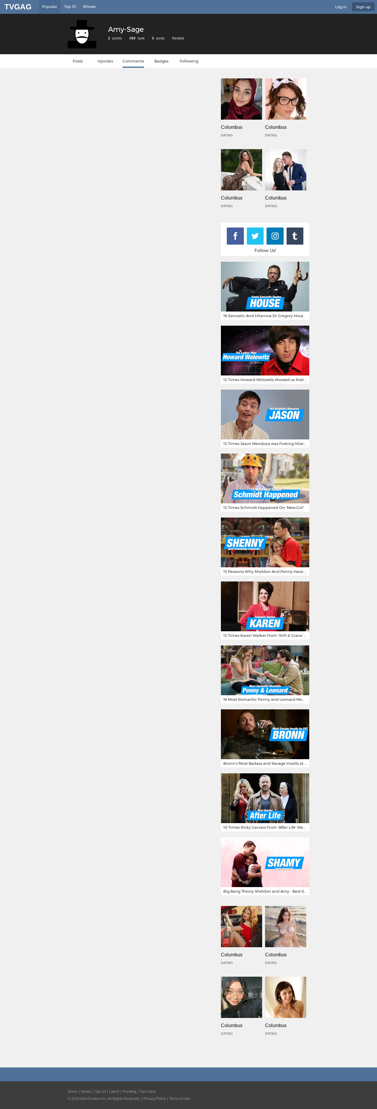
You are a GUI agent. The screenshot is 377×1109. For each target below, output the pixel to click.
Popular (49, 6)
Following (189, 61)
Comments (133, 61)
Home (72, 1092)
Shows (89, 6)
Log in (341, 6)
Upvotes (105, 61)
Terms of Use (179, 1099)
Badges (161, 61)
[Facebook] (235, 236)
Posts (78, 61)
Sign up (363, 6)
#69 (132, 38)
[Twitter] (255, 236)
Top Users (148, 1092)
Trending (129, 1092)
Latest (114, 1092)
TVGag (18, 6)
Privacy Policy (154, 1099)
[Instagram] (275, 236)
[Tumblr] (295, 236)
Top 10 (70, 6)
